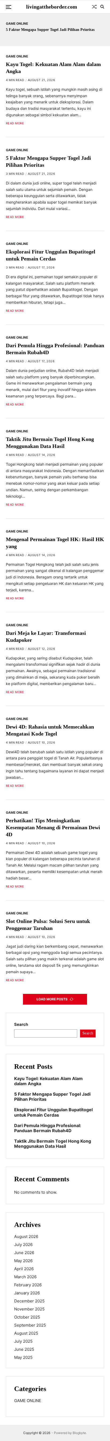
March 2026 (25, 1276)
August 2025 (26, 1333)
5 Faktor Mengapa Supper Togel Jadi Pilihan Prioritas (50, 30)
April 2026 (24, 1268)
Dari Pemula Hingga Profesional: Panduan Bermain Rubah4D (47, 1128)
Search (21, 1024)
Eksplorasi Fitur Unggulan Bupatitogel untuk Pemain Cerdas (53, 1112)
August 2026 (26, 1236)
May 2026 (23, 1260)
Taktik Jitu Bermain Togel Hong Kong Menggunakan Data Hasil (52, 1144)
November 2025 (29, 1309)
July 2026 (23, 1244)
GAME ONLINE (17, 23)
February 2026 (28, 1284)
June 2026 (24, 1252)
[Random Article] (94, 6)
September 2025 (30, 1325)
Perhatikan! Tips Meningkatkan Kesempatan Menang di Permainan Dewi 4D (53, 827)
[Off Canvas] (8, 7)
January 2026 (27, 1292)
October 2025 (27, 1317)
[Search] (102, 7)
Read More (15, 123)
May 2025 (23, 1357)
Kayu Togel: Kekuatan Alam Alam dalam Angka (48, 1081)
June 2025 (24, 1349)
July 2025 (23, 1341)
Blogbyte (79, 1433)
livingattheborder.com (51, 6)
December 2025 (29, 1301)
